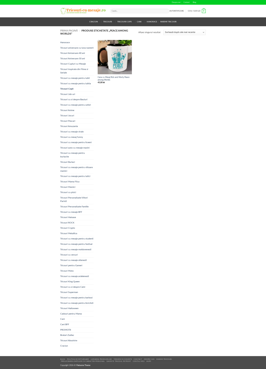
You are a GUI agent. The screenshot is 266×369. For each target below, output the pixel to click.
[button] (176, 11)
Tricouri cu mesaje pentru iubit (75, 78)
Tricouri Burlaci (67, 162)
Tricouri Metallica (68, 233)
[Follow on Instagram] (202, 2)
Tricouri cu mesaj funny (71, 137)
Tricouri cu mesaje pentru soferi (75, 105)
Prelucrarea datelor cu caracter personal (83, 361)
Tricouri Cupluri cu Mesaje (73, 64)
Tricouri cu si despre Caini (72, 287)
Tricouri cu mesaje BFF (71, 212)
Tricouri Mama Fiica (69, 182)
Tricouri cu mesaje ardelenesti (74, 276)
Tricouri (107, 22)
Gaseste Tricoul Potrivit (119, 361)
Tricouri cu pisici (68, 192)
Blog (194, 2)
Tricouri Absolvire (68, 340)
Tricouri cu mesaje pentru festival (76, 244)
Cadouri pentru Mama (71, 314)
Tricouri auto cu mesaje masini (74, 148)
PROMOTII (65, 330)
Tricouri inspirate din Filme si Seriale (74, 71)
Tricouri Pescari (67, 121)
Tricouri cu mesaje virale (72, 132)
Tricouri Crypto (67, 228)
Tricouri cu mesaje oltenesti (73, 260)
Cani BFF (64, 324)
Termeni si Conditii (123, 359)
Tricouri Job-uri (67, 94)
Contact (186, 2)
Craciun (93, 22)
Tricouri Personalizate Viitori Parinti (74, 199)
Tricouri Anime (67, 110)
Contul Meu (139, 361)
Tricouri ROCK (67, 223)
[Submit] (166, 11)
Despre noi (176, 2)
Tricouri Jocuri (67, 115)
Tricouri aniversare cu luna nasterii (77, 48)
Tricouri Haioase (68, 217)
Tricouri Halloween (69, 308)
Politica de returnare (78, 359)
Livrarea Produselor (101, 359)
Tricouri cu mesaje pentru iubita (75, 83)
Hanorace (152, 22)
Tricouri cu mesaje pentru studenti (76, 239)
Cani (139, 22)
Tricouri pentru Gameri (71, 265)
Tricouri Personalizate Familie (74, 207)
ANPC (148, 361)
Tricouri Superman (69, 292)
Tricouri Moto (67, 271)
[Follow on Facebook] (199, 2)
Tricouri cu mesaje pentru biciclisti (76, 303)
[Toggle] (92, 71)
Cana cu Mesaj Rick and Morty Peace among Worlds (113, 78)
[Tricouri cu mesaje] (83, 11)
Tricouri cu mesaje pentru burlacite (72, 155)
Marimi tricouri (168, 22)
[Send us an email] (204, 2)
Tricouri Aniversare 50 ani (72, 58)
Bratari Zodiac (67, 335)
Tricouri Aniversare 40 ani (72, 53)
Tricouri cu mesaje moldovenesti (75, 249)
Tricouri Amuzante (69, 126)
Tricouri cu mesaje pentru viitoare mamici (76, 169)
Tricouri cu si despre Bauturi (73, 99)
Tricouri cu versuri (69, 255)
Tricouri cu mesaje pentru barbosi (76, 298)
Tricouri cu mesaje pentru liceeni (76, 142)
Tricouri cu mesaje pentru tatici (75, 176)
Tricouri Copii (124, 22)
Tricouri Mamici (67, 187)
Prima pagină (69, 30)
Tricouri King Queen (70, 281)
